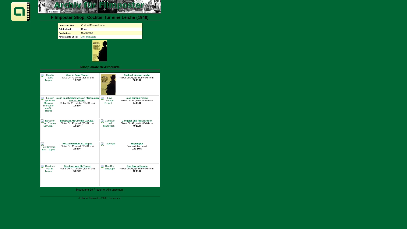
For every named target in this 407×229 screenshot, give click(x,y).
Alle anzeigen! (115, 189)
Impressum (115, 198)
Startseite (54, 12)
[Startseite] (20, 20)
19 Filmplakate (88, 36)
